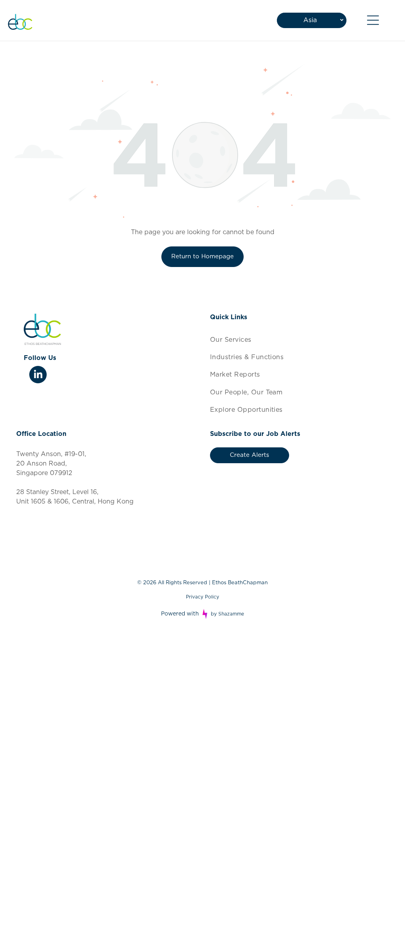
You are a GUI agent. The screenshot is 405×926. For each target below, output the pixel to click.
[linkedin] (38, 375)
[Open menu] (373, 20)
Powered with (180, 614)
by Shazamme (227, 614)
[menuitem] (299, 339)
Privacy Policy (202, 597)
